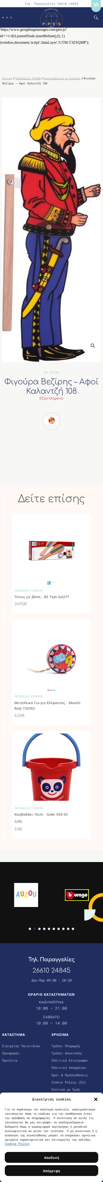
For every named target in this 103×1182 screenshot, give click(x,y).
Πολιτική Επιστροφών (70, 1060)
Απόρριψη (51, 1170)
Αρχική (7, 78)
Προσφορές (10, 1053)
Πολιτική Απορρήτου (69, 1067)
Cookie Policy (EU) (69, 1082)
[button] (95, 1099)
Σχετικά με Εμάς (66, 1089)
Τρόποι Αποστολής (67, 1053)
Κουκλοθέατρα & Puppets (62, 78)
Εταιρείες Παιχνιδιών (21, 1046)
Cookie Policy (17, 1143)
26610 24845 (51, 970)
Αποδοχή (51, 1157)
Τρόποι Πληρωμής (66, 1046)
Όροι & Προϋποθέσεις (70, 1075)
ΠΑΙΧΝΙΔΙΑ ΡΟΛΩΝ (27, 78)
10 (73, 929)
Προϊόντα (9, 1060)
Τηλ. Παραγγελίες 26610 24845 (51, 3)
